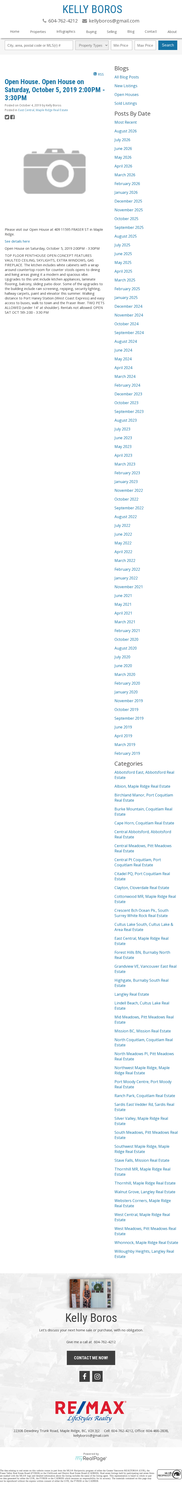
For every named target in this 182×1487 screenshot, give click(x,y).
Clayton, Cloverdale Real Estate (141, 887)
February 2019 (127, 753)
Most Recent (125, 122)
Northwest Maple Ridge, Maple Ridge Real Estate (142, 1070)
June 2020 (123, 665)
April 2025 (123, 271)
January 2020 (126, 692)
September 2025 (129, 227)
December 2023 (128, 394)
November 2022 (128, 490)
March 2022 (124, 560)
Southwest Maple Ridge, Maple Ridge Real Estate (141, 1149)
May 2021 (123, 604)
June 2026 (123, 148)
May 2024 (123, 359)
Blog (130, 31)
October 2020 (126, 639)
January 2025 (126, 297)
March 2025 (124, 280)
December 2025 (128, 201)
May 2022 (123, 543)
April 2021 (123, 613)
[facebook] (84, 1376)
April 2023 (123, 455)
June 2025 (123, 253)
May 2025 (123, 262)
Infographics (65, 31)
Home (14, 31)
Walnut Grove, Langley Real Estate (144, 1191)
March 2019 (124, 744)
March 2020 (124, 674)
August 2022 (125, 516)
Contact (151, 31)
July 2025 (122, 245)
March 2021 (124, 621)
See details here (17, 241)
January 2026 (126, 192)
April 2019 (123, 735)
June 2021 (123, 595)
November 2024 (128, 315)
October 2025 (126, 218)
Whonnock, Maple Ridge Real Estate (146, 1242)
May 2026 (123, 157)
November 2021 (128, 586)
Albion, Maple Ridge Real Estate (142, 786)
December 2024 (128, 306)
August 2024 (125, 341)
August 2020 (125, 648)
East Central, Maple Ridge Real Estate (43, 110)
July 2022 (122, 525)
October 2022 (126, 499)
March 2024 (124, 376)
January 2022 (126, 578)
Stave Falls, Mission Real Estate (141, 1160)
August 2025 (125, 236)
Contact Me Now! (91, 1357)
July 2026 (122, 139)
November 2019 (128, 700)
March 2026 (124, 174)
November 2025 (128, 209)
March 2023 (124, 464)
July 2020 (122, 657)
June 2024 (123, 350)
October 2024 (126, 323)
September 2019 (129, 718)
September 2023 (129, 411)
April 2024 (123, 367)
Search (168, 45)
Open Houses (126, 94)
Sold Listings (125, 103)
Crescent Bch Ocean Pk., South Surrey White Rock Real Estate (141, 913)
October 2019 (126, 709)
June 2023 (123, 437)
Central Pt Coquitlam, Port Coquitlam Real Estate (137, 862)
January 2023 (126, 481)
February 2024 (127, 385)
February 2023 (127, 472)
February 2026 (127, 183)
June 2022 (123, 534)
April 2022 (123, 551)
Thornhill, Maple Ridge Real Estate (145, 1183)
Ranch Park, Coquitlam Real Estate (144, 1095)
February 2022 (127, 569)
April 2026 (123, 166)
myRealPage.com (91, 1458)
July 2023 (122, 429)
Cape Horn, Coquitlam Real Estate (144, 823)
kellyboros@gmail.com (91, 1435)
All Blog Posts (126, 77)
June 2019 (123, 727)
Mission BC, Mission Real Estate (142, 1031)
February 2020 (127, 683)
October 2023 (126, 402)
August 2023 (125, 420)
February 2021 (127, 630)
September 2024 (129, 332)
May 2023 (123, 446)
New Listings (125, 85)
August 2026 (125, 131)
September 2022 (129, 508)
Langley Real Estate (131, 994)
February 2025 (127, 288)
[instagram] (97, 1376)
